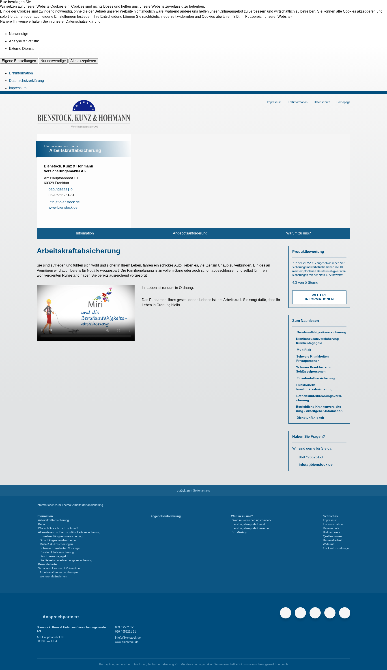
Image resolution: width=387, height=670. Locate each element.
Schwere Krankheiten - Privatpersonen (313, 358)
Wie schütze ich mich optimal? (58, 528)
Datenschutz (322, 102)
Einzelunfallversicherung (316, 378)
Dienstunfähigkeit (310, 417)
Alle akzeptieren (83, 61)
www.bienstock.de (126, 642)
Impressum (17, 88)
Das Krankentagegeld (53, 556)
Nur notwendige (53, 61)
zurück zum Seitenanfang (193, 490)
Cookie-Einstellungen (336, 548)
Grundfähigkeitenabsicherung (58, 540)
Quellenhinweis (332, 536)
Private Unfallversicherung (57, 552)
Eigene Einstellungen (19, 61)
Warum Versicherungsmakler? (251, 520)
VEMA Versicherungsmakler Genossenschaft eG (208, 664)
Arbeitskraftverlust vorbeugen (59, 572)
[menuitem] (85, 233)
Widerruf (328, 544)
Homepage (343, 102)
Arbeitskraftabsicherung (53, 520)
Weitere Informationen (319, 297)
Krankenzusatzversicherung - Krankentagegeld (318, 341)
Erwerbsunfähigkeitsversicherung (61, 536)
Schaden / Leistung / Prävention (59, 568)
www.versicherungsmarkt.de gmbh (265, 664)
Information (85, 233)
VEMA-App (239, 532)
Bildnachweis (331, 532)
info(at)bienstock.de (316, 464)
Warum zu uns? (298, 233)
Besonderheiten (48, 564)
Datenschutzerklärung (26, 80)
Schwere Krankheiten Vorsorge (60, 548)
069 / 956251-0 (311, 457)
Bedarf (42, 524)
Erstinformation (21, 73)
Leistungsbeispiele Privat (248, 524)
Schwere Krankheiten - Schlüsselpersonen (313, 369)
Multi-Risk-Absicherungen (56, 544)
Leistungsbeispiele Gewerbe (250, 528)
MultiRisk (304, 349)
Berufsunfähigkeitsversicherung (321, 332)
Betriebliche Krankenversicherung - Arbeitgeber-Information (319, 409)
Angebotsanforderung (190, 233)
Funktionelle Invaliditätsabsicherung (314, 387)
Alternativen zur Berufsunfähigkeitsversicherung (69, 532)
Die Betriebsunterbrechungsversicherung (66, 560)
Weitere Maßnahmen (53, 576)
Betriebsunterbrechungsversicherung (319, 398)
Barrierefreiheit (332, 540)
